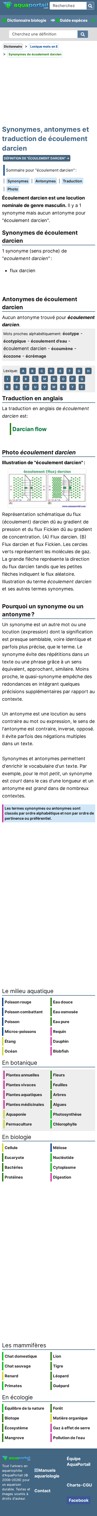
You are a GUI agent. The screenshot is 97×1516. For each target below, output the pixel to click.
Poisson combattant (24, 1011)
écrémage (36, 356)
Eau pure (61, 1021)
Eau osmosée (65, 1011)
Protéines (14, 1177)
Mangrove (14, 1437)
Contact (42, 1490)
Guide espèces (73, 20)
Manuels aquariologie (46, 1473)
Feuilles (60, 1084)
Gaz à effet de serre (71, 1427)
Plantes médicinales (25, 1104)
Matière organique (70, 1418)
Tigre (58, 1366)
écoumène (62, 348)
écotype (71, 333)
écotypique (14, 341)
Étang (10, 1041)
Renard (11, 1375)
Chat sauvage (18, 1366)
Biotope (12, 1418)
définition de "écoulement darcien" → (36, 158)
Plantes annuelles (22, 1075)
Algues (59, 1104)
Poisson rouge (18, 1002)
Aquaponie (16, 1114)
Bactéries (14, 1167)
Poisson (12, 1021)
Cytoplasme (64, 1167)
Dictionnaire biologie (26, 20)
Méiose (60, 1147)
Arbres (59, 1094)
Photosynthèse (67, 1114)
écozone (12, 356)
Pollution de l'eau (69, 1437)
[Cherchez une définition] (82, 34)
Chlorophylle (65, 1124)
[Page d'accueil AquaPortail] (25, 8)
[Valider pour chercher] (90, 6)
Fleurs (59, 1075)
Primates (13, 1385)
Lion (57, 1356)
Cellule (11, 1147)
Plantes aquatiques (24, 1094)
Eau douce (63, 1002)
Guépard (61, 1385)
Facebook (78, 1500)
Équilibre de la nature (24, 1408)
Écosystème (16, 1427)
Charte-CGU (79, 1485)
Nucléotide (63, 1157)
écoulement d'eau (49, 341)
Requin (59, 1031)
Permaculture (19, 1124)
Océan (11, 1051)
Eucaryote (14, 1157)
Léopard (61, 1375)
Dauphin (61, 1041)
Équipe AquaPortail (78, 1461)
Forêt (58, 1408)
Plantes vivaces (21, 1084)
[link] (25, 5)
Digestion (62, 1177)
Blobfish (61, 1051)
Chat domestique (21, 1356)
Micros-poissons (20, 1031)
